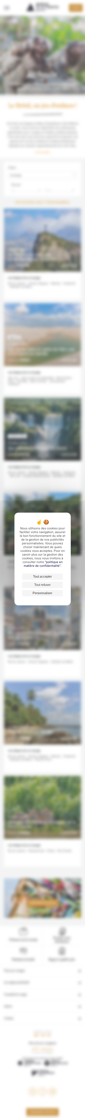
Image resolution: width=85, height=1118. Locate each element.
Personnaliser (42, 593)
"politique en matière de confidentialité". (43, 564)
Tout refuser (42, 584)
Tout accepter (42, 576)
